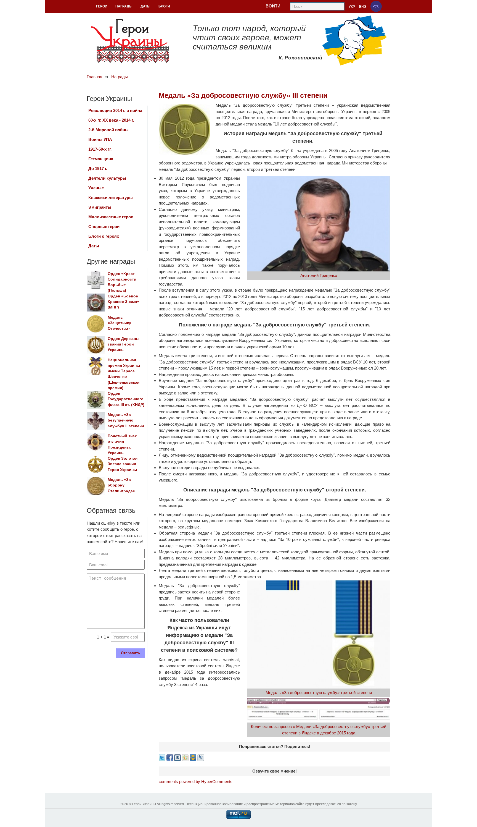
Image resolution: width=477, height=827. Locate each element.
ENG (362, 7)
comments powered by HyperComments (195, 781)
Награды (119, 76)
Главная (94, 76)
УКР (352, 7)
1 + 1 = (103, 637)
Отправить (130, 653)
